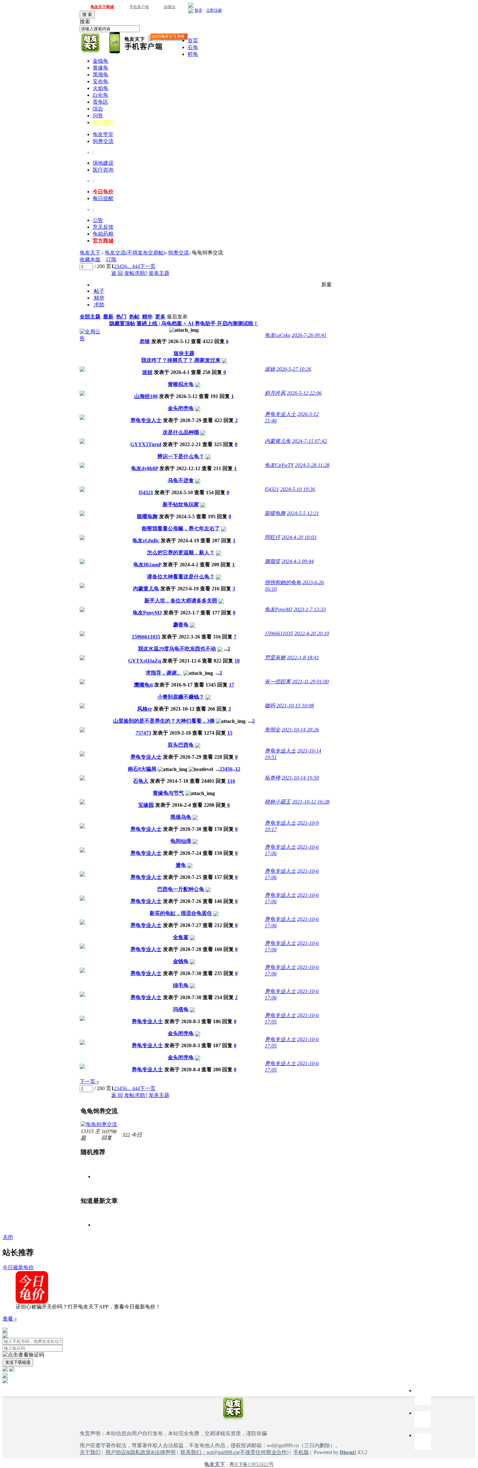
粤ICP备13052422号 (251, 1464)
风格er (144, 709)
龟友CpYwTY (279, 465)
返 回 (117, 273)
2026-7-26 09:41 (309, 335)
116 (231, 781)
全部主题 (90, 316)
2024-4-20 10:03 (299, 537)
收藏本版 (90, 259)
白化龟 (100, 95)
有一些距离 (278, 681)
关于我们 (90, 1452)
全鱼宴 (181, 937)
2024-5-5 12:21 (303, 513)
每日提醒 (103, 198)
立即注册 (214, 10)
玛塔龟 (181, 1009)
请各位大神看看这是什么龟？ (181, 576)
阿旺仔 (272, 537)
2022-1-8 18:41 (303, 657)
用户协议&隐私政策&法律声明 (140, 1452)
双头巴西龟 (181, 745)
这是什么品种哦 (181, 432)
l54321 (146, 492)
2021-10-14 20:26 (300, 729)
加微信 (169, 7)
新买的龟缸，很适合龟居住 (181, 913)
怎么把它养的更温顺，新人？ (181, 552)
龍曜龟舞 (147, 516)
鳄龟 (193, 54)
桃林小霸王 (278, 802)
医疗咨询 (103, 170)
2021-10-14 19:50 (300, 777)
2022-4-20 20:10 (311, 633)
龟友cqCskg (277, 335)
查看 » (10, 1318)
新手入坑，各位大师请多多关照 (180, 600)
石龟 (193, 47)
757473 (143, 733)
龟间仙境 (180, 841)
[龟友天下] (90, 43)
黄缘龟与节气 (168, 793)
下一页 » (89, 1081)
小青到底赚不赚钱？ (180, 697)
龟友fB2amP (147, 564)
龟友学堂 (103, 134)
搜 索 (87, 14)
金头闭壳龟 (181, 408)
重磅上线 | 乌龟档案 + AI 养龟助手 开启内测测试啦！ (198, 323)
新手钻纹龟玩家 (181, 504)
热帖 (134, 316)
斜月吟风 (275, 393)
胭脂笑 (272, 561)
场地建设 (103, 163)
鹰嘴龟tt (143, 685)
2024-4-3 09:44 (298, 561)
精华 (98, 298)
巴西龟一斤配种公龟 (180, 889)
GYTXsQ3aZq (144, 660)
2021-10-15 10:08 (295, 705)
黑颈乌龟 (180, 817)
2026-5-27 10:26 (293, 369)
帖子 (98, 291)
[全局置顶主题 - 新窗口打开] (91, 338)
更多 (160, 316)
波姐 (147, 372)
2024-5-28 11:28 (312, 465)
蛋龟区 (100, 102)
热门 (121, 316)
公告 (98, 220)
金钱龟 (100, 61)
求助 (98, 304)
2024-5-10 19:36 (297, 489)
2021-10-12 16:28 (310, 802)
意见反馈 (103, 227)
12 (237, 769)
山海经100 (146, 396)
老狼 (144, 341)
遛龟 (181, 865)
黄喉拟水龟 (181, 384)
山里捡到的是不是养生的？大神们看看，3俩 (164, 721)
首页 (193, 40)
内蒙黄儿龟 (278, 441)
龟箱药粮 (103, 234)
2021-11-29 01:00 (310, 681)
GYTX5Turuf (145, 444)
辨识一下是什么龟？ (180, 456)
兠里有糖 (275, 657)
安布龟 (100, 81)
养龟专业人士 (146, 420)
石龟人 (141, 781)
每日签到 (103, 122)
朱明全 (272, 729)
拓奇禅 (272, 777)
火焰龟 (100, 88)
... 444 (133, 266)
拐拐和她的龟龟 (283, 582)
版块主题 (184, 353)
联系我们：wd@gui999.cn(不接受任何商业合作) (234, 1452)
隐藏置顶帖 (122, 323)
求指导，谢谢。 (164, 673)
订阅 (111, 259)
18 (237, 660)
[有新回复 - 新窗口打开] (82, 370)
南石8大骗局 (142, 769)
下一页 (147, 266)
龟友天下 (90, 252)
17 (231, 685)
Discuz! (348, 1452)
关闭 (8, 1237)
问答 (98, 115)
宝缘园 (146, 805)
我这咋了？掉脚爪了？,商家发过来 (180, 360)
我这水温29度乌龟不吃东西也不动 (177, 648)
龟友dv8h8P (144, 468)
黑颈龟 (100, 74)
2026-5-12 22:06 (304, 393)
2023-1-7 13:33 (310, 609)
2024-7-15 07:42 (309, 441)
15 (229, 733)
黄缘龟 (100, 68)
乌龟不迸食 (181, 480)
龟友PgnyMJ (147, 612)
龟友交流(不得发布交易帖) (135, 252)
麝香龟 (181, 624)
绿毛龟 (181, 985)
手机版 (301, 1452)
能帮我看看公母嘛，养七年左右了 (181, 528)
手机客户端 (139, 7)
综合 (98, 108)
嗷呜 (270, 705)
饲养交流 (103, 141)
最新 (108, 316)
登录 (198, 10)
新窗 (326, 284)
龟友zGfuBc (145, 540)
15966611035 (146, 636)
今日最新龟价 (18, 1267)
